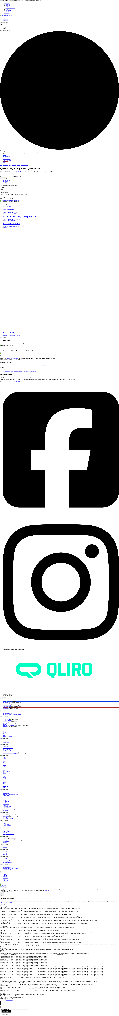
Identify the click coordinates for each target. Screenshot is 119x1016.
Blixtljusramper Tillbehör (8, 834)
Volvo (4, 787)
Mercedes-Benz (6, 771)
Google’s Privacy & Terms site (6, 902)
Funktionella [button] (2, 925)
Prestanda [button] (2, 946)
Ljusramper (5, 723)
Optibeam (5, 879)
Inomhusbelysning (7, 159)
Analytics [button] (2, 950)
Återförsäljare (8, 10)
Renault (4, 778)
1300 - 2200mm (6, 832)
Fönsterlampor (6, 841)
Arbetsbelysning (6, 719)
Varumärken (5, 19)
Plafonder (5, 842)
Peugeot (4, 777)
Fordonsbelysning (7, 156)
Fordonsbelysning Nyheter (8, 713)
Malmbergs (5, 878)
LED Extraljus (6, 742)
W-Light (4, 881)
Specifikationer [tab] (6, 181)
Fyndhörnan (5, 17)
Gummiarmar (6, 795)
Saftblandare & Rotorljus (8, 818)
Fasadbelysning (6, 858)
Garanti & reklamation (10, 8)
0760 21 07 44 (18, 381)
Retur (7, 9)
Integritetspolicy (9, 11)
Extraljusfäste (6, 804)
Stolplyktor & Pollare (7, 862)
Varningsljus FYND (7, 869)
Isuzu (4, 767)
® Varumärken (6, 162)
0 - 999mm (5, 830)
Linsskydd (5, 800)
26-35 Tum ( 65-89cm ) (8, 749)
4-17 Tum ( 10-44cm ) (7, 746)
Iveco (4, 768)
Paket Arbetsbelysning (7, 736)
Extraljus (5, 721)
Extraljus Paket (6, 740)
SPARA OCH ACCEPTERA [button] (6, 998)
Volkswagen (5, 786)
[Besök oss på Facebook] (61, 515)
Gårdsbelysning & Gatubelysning (10, 860)
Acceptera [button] (10, 891)
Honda (4, 765)
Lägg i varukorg (4, 178)
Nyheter (4, 155)
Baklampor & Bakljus (7, 720)
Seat (4, 779)
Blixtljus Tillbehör (7, 825)
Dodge (4, 761)
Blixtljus (4, 814)
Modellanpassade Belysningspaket (10, 753)
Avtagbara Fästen (6, 801)
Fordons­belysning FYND (8, 867)
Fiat (3, 762)
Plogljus (4, 724)
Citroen (4, 760)
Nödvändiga (4, 906)
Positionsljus (5, 792)
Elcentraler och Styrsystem (8, 817)
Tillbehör (14, 165)
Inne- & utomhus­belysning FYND (10, 868)
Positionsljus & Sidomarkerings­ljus (10, 725)
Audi (4, 757)
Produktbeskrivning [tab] (7, 180)
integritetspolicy (47, 890)
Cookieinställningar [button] (4, 891)
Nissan (4, 774)
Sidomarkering (6, 793)
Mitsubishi (5, 773)
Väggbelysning (6, 861)
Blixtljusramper (6, 816)
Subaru (4, 782)
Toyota (4, 784)
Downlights (5, 851)
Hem (1, 165)
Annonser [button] (2, 978)
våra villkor (43, 365)
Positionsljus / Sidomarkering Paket (10, 794)
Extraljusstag (5, 802)
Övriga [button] (1, 991)
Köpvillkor (8, 5)
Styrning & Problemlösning (23, 165)
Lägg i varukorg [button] (16, 219)
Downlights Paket (7, 853)
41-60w (4, 733)
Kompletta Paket (6, 751)
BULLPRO (5, 875)
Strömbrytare (5, 810)
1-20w (4, 731)
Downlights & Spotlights (8, 840)
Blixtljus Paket (6, 824)
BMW (4, 758)
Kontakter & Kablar (7, 806)
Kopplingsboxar (6, 807)
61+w (4, 735)
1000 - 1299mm (6, 831)
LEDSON (5, 876)
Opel (4, 776)
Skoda (4, 781)
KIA (4, 770)
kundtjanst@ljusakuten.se (12, 358)
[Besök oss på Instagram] (61, 648)
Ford (4, 763)
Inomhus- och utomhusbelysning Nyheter (12, 714)
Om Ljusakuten (9, 6)
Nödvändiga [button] (2, 904)
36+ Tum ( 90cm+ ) (7, 750)
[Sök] (1, 24)
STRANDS (5, 880)
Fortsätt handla (6, 1011)
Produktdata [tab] (5, 182)
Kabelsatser (5, 805)
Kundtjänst (8, 4)
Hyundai (5, 766)
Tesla (4, 783)
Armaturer (5, 838)
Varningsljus (5, 157)
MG (4, 772)
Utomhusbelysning (7, 160)
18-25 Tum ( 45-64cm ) (8, 748)
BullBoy (4, 874)
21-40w (4, 732)
